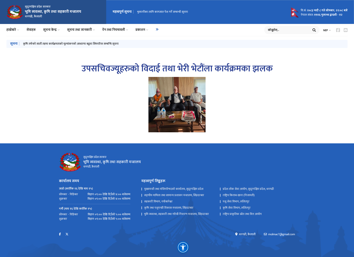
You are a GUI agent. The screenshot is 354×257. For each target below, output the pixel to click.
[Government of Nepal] (14, 12)
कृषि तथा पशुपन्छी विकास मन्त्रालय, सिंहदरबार (168, 207)
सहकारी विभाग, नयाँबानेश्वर (158, 201)
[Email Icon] (346, 30)
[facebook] (60, 234)
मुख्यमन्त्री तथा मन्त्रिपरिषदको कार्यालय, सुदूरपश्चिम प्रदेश (173, 189)
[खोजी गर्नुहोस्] (314, 30)
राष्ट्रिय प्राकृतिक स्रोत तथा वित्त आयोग (242, 214)
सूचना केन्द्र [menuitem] (50, 29)
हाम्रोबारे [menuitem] (11, 29)
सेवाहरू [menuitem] (31, 29)
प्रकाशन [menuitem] (140, 29)
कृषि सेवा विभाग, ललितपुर (237, 207)
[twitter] (66, 234)
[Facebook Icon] (338, 30)
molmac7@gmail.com (281, 234)
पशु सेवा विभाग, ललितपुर (236, 201)
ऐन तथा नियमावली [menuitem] (113, 29)
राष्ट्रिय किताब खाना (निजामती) (239, 195)
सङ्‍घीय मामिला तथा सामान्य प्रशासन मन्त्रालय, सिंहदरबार (174, 195)
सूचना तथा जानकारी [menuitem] (79, 29)
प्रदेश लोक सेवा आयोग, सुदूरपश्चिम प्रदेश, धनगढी (248, 189)
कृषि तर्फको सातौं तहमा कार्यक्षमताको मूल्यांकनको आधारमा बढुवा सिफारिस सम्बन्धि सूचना (71, 43)
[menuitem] (157, 29)
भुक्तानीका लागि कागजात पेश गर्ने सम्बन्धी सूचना (162, 11)
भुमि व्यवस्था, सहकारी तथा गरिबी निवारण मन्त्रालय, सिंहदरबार (176, 214)
